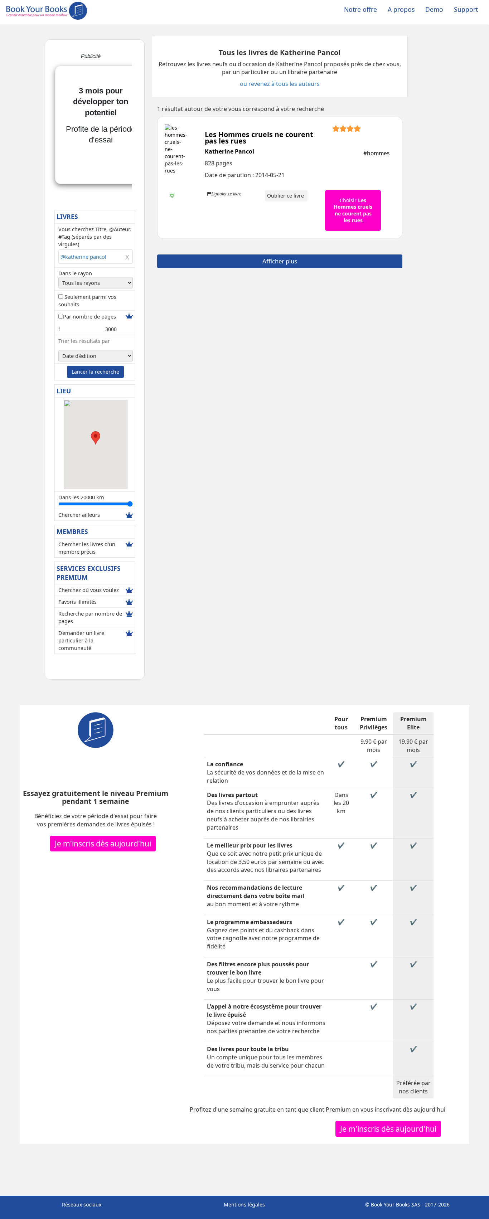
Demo (434, 9)
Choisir (353, 210)
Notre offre (360, 9)
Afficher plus (279, 261)
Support (466, 9)
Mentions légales (244, 1204)
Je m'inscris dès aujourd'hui (103, 844)
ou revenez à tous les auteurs (280, 84)
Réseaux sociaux (81, 1204)
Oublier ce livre (286, 195)
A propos (401, 9)
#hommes (376, 153)
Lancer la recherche (95, 371)
